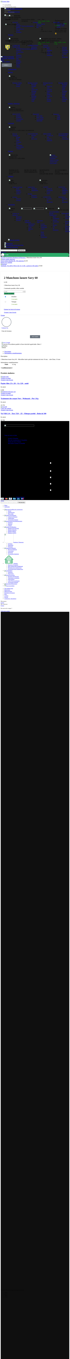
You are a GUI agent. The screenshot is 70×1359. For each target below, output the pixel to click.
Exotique (18, 32)
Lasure (43, 224)
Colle (30, 227)
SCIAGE (15, 22)
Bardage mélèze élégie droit (64, 93)
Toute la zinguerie (49, 139)
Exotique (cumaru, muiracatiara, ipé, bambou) (20, 52)
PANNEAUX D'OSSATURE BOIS (14, 172)
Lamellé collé (61, 24)
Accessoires (11, 204)
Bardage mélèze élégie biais (64, 87)
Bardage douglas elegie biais (34, 98)
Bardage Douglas (12, 530)
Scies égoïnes (18, 189)
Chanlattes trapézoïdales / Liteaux (20, 147)
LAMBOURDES (33, 45)
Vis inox (64, 47)
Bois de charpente (15, 134)
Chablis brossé (18, 85)
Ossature (35, 22)
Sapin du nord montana (49, 87)
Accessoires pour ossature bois (15, 569)
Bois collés (56, 22)
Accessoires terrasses (13, 519)
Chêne (18, 30)
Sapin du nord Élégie (49, 92)
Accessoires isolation (19, 120)
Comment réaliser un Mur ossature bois (54, 160)
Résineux (34, 47)
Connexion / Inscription (10, 598)
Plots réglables (49, 49)
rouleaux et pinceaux (16, 214)
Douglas (18, 25)
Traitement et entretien (13, 578)
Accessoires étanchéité (40, 120)
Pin (38, 27)
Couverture (11, 551)
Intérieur (18, 116)
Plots (54, 217)
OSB (58, 117)
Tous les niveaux (18, 199)
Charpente (11, 123)
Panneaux (56, 114)
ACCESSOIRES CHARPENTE (63, 134)
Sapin (18, 24)
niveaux (15, 197)
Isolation (10, 543)
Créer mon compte (5, 611)
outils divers (31, 187)
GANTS (45, 187)
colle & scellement (28, 221)
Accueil (3, 257)
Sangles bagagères (65, 189)
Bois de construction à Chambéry (17, 440)
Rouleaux (19, 217)
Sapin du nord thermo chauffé (49, 98)
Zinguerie (10, 552)
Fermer (3, 315)
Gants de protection (50, 189)
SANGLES (62, 187)
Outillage (10, 176)
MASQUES (62, 197)
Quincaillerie (65, 213)
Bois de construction (14, 12)
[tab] (36, 351)
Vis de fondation (49, 54)
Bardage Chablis (12, 532)
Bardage (10, 72)
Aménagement (12, 69)
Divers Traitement (44, 236)
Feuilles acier (34, 136)
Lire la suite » (54, 163)
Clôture (10, 525)
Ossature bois (11, 512)
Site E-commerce (20, 497)
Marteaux (34, 189)
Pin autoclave (20, 29)
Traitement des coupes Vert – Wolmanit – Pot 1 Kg (19, 398)
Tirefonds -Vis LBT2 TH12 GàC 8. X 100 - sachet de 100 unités (19, 266)
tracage (30, 194)
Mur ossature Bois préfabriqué (15, 566)
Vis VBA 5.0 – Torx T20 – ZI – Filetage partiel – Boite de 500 (23, 413)
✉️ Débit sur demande (7, 56)
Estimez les (5, 328)
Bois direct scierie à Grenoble (16, 443)
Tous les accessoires (46, 46)
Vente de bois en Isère (10, 435)
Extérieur (19, 117)
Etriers (67, 228)
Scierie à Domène (13, 438)
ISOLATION (16, 114)
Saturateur (44, 225)
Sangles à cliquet (65, 192)
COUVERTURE (33, 134)
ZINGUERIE (47, 134)
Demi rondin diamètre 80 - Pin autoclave (12, 261)
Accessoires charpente (13, 554)
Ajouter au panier (9, 293)
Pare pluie (39, 116)
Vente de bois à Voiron (14, 442)
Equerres (34, 195)
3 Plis (58, 116)
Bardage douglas (33, 83)
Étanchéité (36, 114)
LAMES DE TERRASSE (16, 46)
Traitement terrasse (56, 219)
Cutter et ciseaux (18, 192)
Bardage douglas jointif (34, 92)
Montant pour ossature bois (15, 567)
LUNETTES (47, 197)
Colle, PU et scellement (14, 581)
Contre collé (60, 25)
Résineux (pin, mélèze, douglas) (19, 59)
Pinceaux (19, 218)
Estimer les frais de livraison (12, 309)
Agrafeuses (35, 190)
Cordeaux (34, 197)
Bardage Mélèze (12, 531)
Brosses (18, 220)
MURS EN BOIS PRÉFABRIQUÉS (30, 171)
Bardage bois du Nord (13, 528)
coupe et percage (17, 187)
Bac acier (34, 139)
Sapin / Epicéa (41, 24)
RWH (58, 119)
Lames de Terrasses (12, 516)
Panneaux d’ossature (13, 565)
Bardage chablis (17, 83)
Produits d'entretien (65, 49)
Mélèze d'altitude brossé (64, 99)
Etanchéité (10, 545)
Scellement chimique (31, 224)
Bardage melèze (63, 83)
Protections (11, 573)
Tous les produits (14, 240)
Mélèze (18, 27)
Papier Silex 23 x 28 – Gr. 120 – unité (15, 383)
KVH (58, 27)
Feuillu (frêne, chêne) (18, 65)
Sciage (18, 137)
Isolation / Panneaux (14, 103)
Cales (48, 52)
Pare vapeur (40, 117)
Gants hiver (48, 192)
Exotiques (34, 49)
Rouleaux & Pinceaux (19, 257)
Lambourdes (11, 518)
